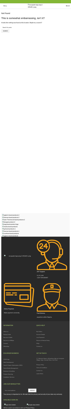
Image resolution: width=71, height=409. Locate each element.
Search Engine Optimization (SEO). (13, 365)
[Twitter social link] (34, 2)
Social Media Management (10, 368)
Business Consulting (9, 371)
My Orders (39, 331)
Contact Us (39, 370)
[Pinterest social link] (36, 2)
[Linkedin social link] (38, 2)
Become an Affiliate (8, 340)
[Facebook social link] (32, 2)
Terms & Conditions (41, 367)
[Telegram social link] (40, 2)
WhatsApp (6, 346)
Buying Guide (7, 334)
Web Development (8, 362)
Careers (5, 343)
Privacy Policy (40, 364)
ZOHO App (6, 359)
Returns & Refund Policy (43, 340)
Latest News (39, 373)
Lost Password (40, 337)
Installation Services (8, 377)
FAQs (37, 343)
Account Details (40, 334)
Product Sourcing (8, 374)
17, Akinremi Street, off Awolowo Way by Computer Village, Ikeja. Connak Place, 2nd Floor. (50, 359)
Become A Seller (7, 337)
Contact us (39, 346)
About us (5, 331)
